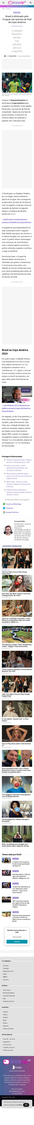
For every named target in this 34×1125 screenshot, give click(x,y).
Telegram (9, 508)
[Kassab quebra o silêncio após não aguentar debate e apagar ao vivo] (6, 873)
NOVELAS (4, 985)
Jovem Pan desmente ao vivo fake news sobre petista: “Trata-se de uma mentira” (21, 889)
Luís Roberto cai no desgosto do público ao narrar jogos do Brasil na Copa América (16, 408)
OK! (26, 1105)
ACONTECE (5, 1007)
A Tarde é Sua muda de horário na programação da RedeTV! (21, 864)
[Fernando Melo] (5, 56)
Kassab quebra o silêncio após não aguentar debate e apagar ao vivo (21, 876)
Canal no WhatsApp (13, 504)
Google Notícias (12, 512)
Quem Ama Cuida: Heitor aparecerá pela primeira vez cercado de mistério (16, 468)
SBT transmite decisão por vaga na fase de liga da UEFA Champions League (20, 904)
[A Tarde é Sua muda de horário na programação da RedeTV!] (6, 860)
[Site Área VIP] (17, 3)
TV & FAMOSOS (6, 961)
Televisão (8, 8)
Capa (3, 8)
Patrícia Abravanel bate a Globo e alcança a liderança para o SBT (19, 461)
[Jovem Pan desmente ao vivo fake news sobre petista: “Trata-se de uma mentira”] (6, 885)
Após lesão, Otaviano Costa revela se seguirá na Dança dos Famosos (18, 484)
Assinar (17, 941)
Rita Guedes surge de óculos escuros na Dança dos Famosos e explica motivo (19, 476)
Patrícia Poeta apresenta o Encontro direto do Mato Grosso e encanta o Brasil (19, 492)
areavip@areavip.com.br (17, 1091)
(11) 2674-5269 (17, 1093)
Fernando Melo (12, 56)
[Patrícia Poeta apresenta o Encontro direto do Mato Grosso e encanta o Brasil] (6, 914)
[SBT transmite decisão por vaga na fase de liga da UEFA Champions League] (6, 899)
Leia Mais (19, 1105)
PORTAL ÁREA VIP (7, 1034)
